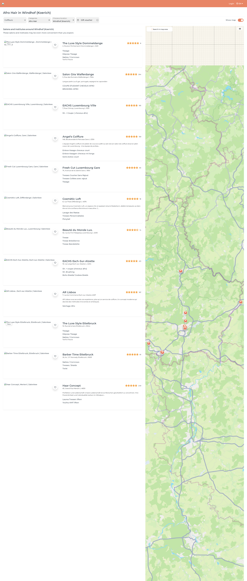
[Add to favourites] (55, 45)
